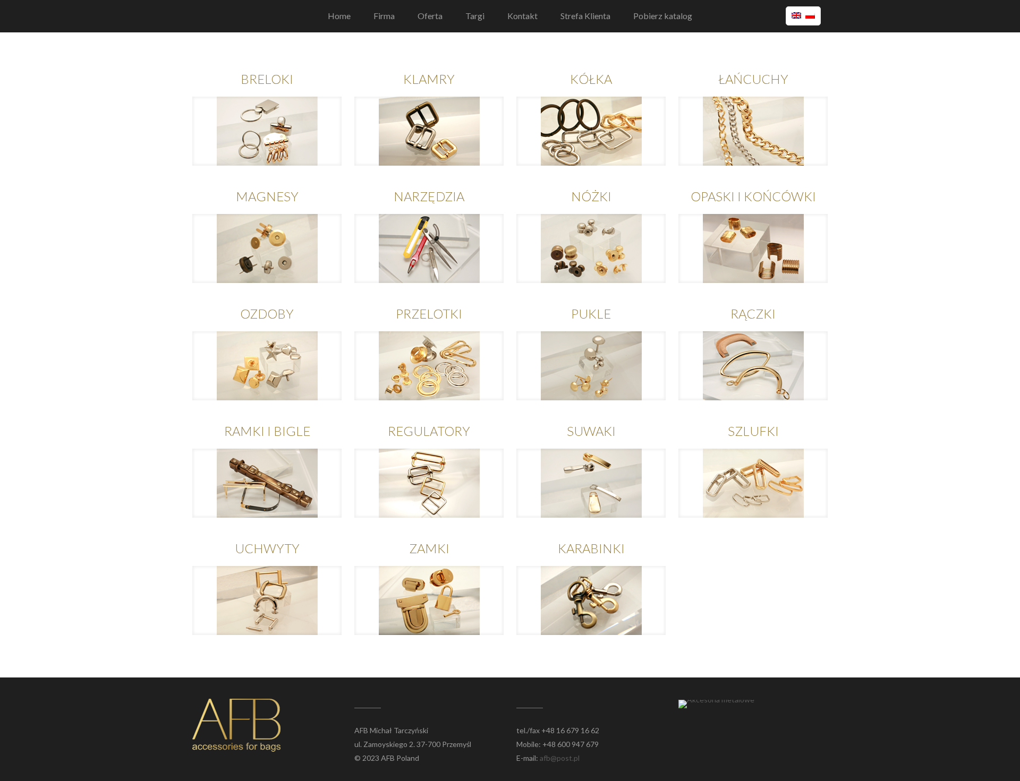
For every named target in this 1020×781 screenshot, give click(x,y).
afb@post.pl (560, 757)
